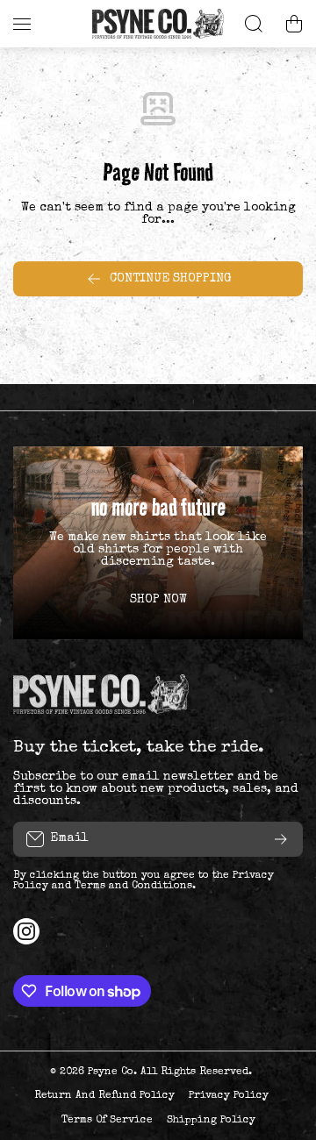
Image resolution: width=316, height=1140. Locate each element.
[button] (294, 23)
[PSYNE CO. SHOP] (158, 23)
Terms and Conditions (133, 886)
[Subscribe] (281, 839)
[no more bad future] (158, 542)
